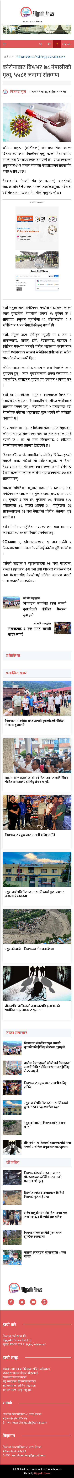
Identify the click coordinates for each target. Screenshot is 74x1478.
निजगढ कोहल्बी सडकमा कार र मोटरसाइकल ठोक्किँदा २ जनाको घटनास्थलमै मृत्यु (42, 1177)
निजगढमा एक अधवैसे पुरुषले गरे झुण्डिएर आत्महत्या (43, 1234)
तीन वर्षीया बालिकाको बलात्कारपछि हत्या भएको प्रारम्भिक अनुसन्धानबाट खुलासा (32, 1008)
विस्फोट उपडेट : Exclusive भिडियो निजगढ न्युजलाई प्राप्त (44, 1195)
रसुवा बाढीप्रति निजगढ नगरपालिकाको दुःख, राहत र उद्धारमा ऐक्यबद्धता (34, 894)
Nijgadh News (42, 1473)
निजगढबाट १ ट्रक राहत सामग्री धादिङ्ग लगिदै (30, 835)
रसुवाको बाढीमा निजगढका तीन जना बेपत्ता (29, 949)
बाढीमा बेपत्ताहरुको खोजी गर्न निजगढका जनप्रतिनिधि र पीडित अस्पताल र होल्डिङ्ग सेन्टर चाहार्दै (36, 780)
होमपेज (7, 57)
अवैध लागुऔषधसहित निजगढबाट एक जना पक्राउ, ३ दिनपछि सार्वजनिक (45, 1214)
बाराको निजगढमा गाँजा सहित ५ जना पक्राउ (45, 1254)
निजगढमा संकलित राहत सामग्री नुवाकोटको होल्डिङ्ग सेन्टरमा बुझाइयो (34, 723)
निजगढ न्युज (18, 91)
